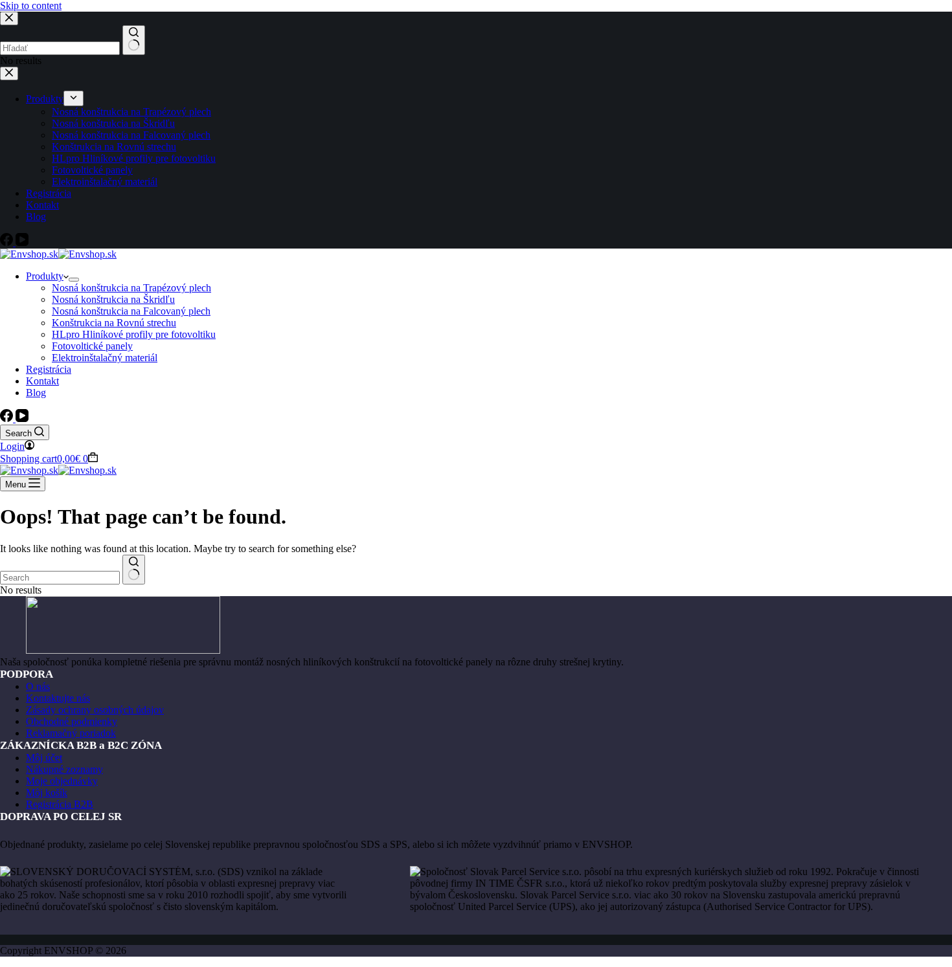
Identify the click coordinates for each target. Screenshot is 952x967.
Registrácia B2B (59, 804)
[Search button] (133, 569)
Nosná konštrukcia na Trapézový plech (131, 287)
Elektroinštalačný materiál (104, 357)
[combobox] (60, 577)
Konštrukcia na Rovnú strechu (114, 322)
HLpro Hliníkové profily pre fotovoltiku (134, 334)
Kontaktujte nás (58, 698)
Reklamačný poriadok (71, 733)
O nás (38, 686)
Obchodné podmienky (71, 721)
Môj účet (44, 757)
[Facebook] (8, 418)
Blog (36, 392)
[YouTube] (22, 418)
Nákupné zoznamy (64, 769)
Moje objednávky (62, 780)
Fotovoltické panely (92, 345)
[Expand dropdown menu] (74, 280)
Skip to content (31, 5)
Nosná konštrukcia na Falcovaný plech (131, 311)
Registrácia (48, 369)
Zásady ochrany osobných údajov (95, 709)
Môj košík (46, 792)
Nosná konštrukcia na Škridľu (113, 299)
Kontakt (42, 380)
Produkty (44, 276)
